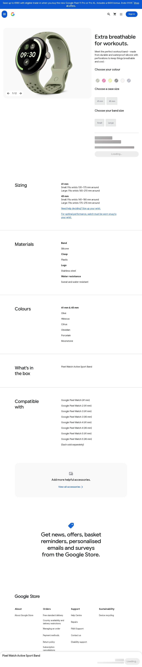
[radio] (97, 80)
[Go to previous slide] (8, 93)
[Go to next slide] (20, 93)
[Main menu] (4, 14)
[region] (71, 480)
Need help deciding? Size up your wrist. (81, 208)
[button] (108, 14)
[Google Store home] (13, 14)
